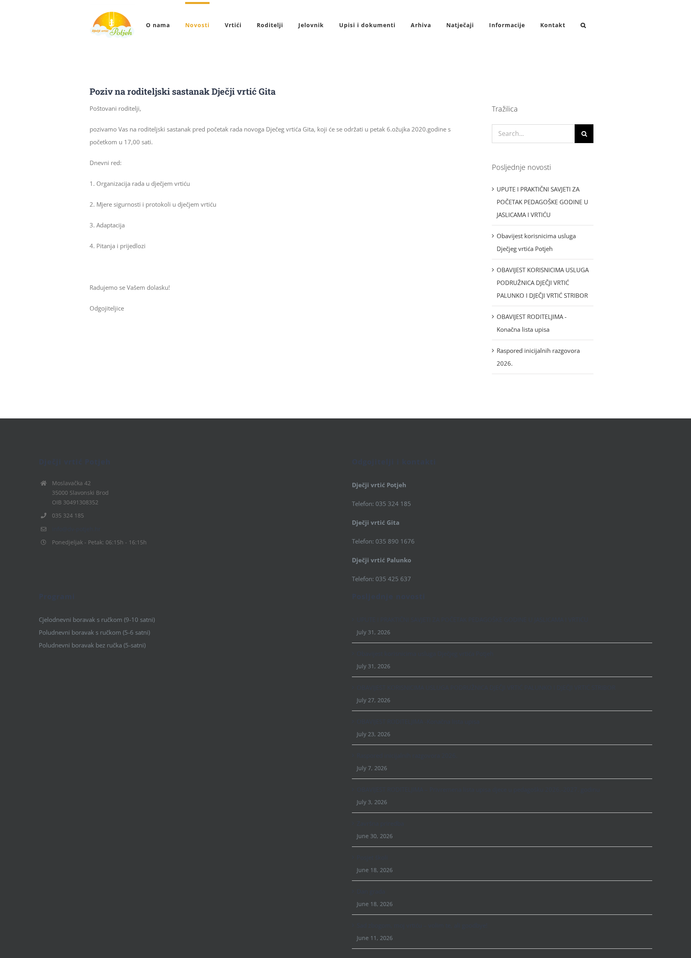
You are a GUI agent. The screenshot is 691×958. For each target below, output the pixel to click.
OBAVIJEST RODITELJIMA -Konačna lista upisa (418, 721)
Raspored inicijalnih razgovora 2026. (407, 755)
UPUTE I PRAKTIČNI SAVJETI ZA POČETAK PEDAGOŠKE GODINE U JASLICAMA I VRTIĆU (542, 202)
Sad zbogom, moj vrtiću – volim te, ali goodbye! (422, 925)
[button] (583, 24)
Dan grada (371, 891)
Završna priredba (380, 823)
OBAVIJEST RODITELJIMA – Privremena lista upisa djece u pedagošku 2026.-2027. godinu (478, 789)
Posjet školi (372, 857)
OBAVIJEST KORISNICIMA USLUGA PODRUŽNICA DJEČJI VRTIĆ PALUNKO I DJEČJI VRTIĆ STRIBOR (543, 282)
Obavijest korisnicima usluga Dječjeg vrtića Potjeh (425, 653)
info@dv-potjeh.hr (76, 529)
